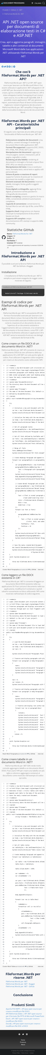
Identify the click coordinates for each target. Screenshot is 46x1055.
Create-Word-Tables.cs (10, 966)
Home (23, 1040)
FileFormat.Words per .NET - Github (20, 986)
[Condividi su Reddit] (10, 67)
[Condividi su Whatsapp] (12, 67)
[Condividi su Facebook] (3, 67)
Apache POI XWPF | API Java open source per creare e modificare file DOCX (24, 1010)
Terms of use (24, 1053)
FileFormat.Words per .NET (16, 981)
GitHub (34, 569)
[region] (23, 466)
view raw (40, 569)
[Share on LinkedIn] (27, 1034)
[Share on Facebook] (19, 1034)
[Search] (43, 3)
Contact (32, 1053)
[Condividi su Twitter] (5, 67)
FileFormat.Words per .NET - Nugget (20, 984)
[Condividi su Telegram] (14, 67)
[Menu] (32, 3)
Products (23, 1042)
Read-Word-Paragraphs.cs (11, 754)
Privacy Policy (16, 1053)
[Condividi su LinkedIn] (8, 67)
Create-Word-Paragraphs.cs (12, 569)
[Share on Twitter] (23, 1034)
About (23, 1044)
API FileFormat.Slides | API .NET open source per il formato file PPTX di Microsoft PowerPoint (25, 1015)
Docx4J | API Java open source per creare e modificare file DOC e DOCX (23, 1024)
